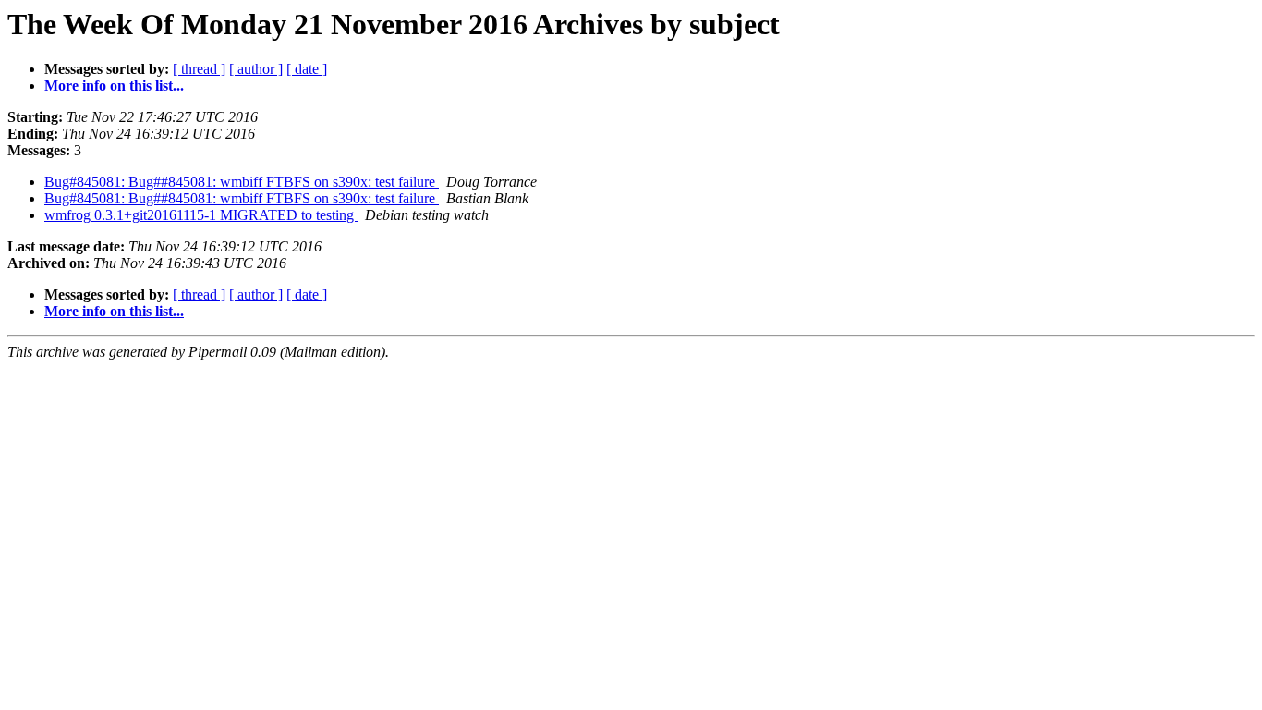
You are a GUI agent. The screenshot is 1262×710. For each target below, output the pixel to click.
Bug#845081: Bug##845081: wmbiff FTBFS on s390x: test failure (241, 182)
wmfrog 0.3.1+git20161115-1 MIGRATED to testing (201, 215)
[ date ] (306, 69)
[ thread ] (199, 69)
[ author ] (256, 69)
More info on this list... (114, 85)
